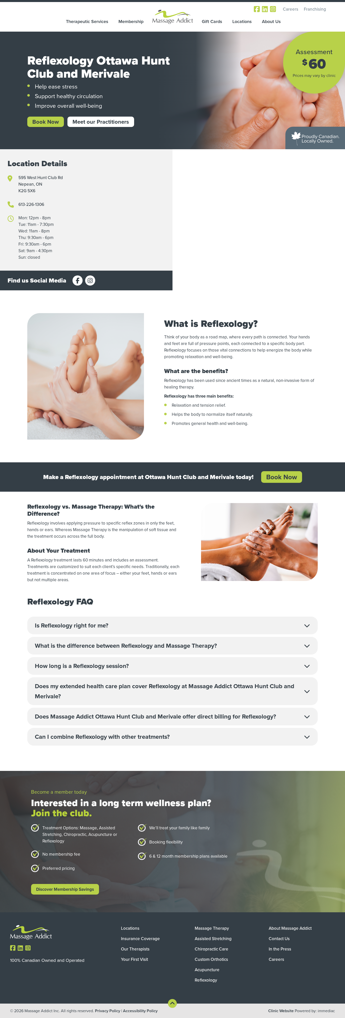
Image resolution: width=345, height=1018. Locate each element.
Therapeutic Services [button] (87, 21)
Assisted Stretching (213, 939)
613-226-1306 (31, 204)
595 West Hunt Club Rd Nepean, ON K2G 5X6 (40, 184)
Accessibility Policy (140, 1011)
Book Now (45, 122)
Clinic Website (281, 1011)
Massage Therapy (212, 928)
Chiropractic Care (211, 949)
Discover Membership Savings (65, 889)
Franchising (315, 9)
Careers (290, 9)
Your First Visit (134, 959)
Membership (130, 21)
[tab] (172, 625)
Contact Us (279, 939)
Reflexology (206, 980)
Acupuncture (207, 970)
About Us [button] (271, 21)
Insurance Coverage (140, 939)
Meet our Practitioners (100, 122)
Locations (242, 21)
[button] (172, 625)
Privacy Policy (107, 1011)
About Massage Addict (290, 928)
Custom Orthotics (211, 959)
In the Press (280, 949)
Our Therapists (135, 949)
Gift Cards (212, 21)
